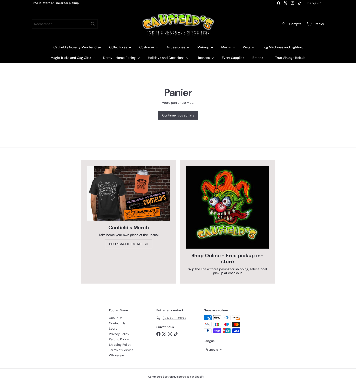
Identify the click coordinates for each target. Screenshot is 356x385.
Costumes (147, 47)
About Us (115, 318)
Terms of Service (121, 350)
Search (114, 329)
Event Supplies (233, 58)
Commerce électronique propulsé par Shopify (176, 376)
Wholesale (116, 355)
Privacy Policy (119, 334)
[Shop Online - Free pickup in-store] (227, 207)
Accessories (176, 47)
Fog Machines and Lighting (282, 47)
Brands (258, 58)
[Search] (93, 24)
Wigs (247, 47)
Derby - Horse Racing (120, 58)
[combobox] (65, 24)
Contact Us (117, 323)
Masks (226, 47)
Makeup (203, 47)
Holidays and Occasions (166, 58)
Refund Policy (119, 339)
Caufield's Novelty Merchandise (77, 47)
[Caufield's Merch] (128, 193)
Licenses (204, 58)
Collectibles (118, 47)
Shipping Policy (120, 345)
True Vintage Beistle (290, 58)
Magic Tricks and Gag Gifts (71, 58)
